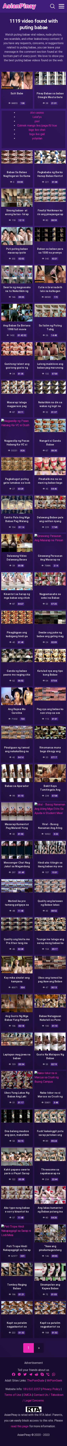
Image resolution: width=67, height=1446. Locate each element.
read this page (20, 1426)
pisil (37, 121)
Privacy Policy (51, 1389)
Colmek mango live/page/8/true (37, 125)
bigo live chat (37, 130)
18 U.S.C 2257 (31, 1389)
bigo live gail (37, 134)
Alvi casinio (37, 112)
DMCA (27, 1395)
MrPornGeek (54, 1380)
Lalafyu (37, 117)
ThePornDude (35, 1380)
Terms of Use (12, 1395)
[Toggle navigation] (61, 6)
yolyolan (37, 138)
